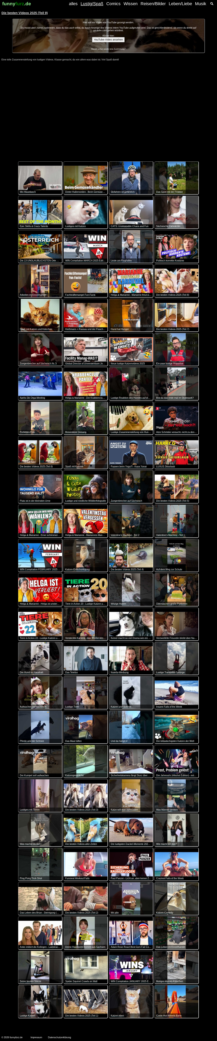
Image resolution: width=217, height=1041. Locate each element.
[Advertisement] (108, 109)
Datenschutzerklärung (59, 1037)
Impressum (36, 1037)
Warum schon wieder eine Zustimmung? (108, 49)
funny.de (16, 3)
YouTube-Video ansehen (108, 39)
